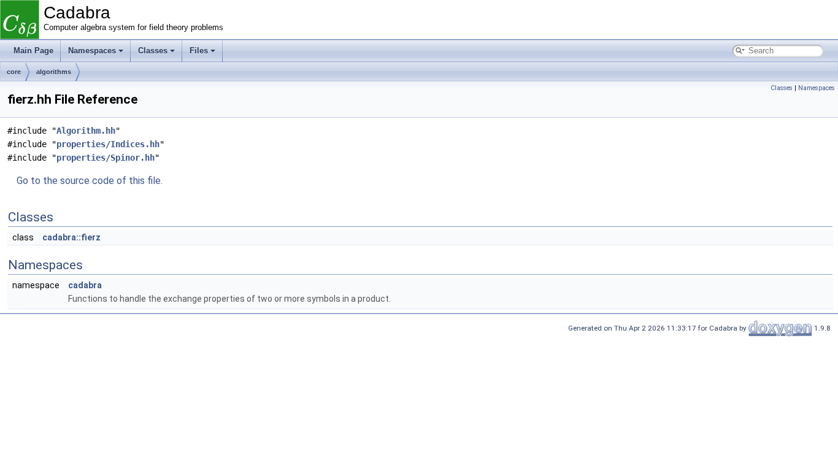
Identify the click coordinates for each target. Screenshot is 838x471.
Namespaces (92, 50)
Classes (152, 50)
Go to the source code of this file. (90, 180)
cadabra (85, 285)
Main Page (33, 50)
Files (199, 50)
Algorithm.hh (85, 131)
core (14, 71)
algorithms (53, 71)
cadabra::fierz (71, 237)
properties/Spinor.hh (105, 158)
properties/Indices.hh (108, 144)
